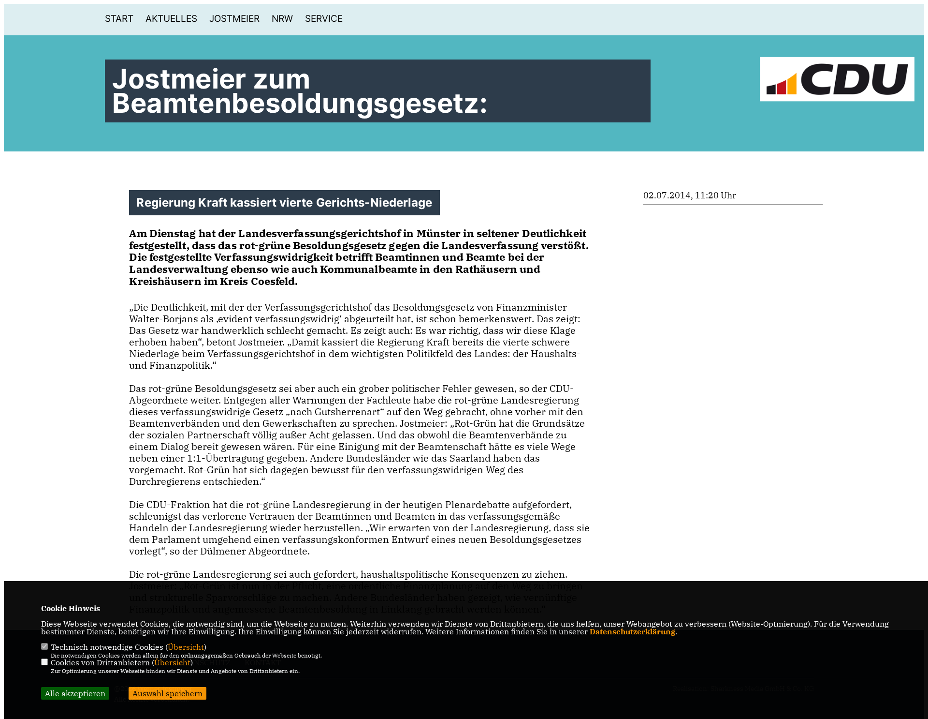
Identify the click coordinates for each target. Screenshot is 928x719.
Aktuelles (171, 18)
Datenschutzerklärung (632, 631)
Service (324, 18)
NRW (282, 18)
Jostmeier (234, 18)
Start (119, 18)
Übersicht (186, 647)
